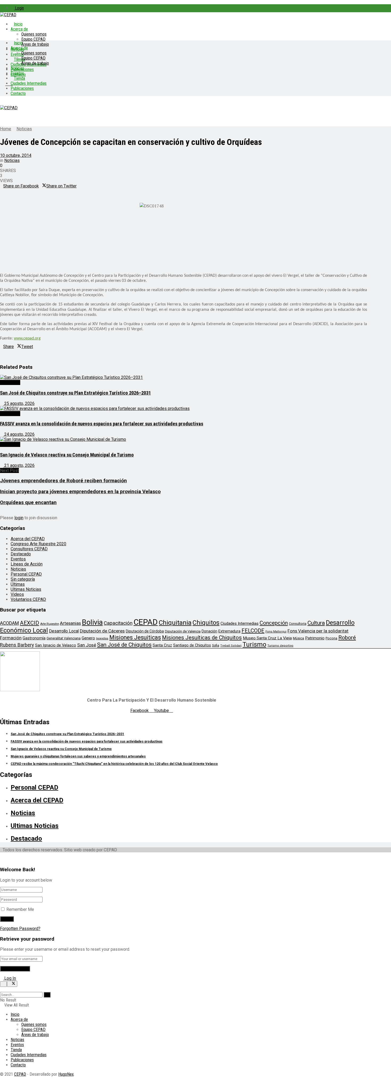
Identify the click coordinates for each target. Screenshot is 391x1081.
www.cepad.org (27, 338)
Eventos (17, 73)
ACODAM (9, 623)
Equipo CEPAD (33, 39)
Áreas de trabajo (35, 44)
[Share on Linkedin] (1, 191)
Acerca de (19, 29)
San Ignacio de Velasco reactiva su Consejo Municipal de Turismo (67, 455)
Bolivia (92, 622)
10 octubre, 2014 (15, 155)
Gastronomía (34, 638)
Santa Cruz (162, 645)
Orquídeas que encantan (28, 502)
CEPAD (146, 622)
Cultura (316, 623)
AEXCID (29, 623)
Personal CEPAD (26, 574)
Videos (17, 594)
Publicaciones (22, 88)
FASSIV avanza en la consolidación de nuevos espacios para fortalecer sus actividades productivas (101, 424)
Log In (9, 978)
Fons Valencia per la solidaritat (318, 631)
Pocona (331, 638)
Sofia (215, 645)
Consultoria (297, 624)
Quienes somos (34, 34)
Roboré (347, 637)
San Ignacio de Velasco (55, 645)
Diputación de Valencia (183, 631)
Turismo (254, 644)
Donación (209, 631)
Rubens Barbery (17, 645)
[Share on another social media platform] (1, 196)
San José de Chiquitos (124, 645)
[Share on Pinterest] (4, 191)
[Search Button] (1, 989)
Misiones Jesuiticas (135, 637)
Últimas (18, 584)
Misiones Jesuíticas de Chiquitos (202, 637)
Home (5, 128)
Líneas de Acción (27, 564)
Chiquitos (206, 622)
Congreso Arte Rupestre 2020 (38, 543)
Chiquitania (175, 622)
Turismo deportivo (280, 645)
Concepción (274, 623)
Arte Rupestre (49, 624)
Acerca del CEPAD (28, 538)
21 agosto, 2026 (19, 465)
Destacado (10, 382)
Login (19, 8)
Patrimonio (315, 638)
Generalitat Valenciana (64, 638)
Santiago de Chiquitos (192, 645)
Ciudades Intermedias (29, 83)
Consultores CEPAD (29, 548)
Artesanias (70, 623)
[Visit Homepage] (8, 14)
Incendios (102, 638)
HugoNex (66, 1074)
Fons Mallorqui (275, 631)
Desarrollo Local (64, 631)
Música (298, 638)
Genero (88, 638)
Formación (11, 637)
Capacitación (118, 623)
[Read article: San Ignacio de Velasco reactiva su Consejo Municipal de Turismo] (183, 439)
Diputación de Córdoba (145, 631)
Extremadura (229, 631)
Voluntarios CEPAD (28, 599)
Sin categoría (23, 579)
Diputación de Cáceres (102, 631)
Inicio (18, 24)
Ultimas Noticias (26, 589)
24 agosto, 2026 (19, 434)
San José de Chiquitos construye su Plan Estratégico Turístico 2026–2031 (75, 393)
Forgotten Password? (20, 928)
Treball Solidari (231, 645)
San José (86, 645)
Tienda (19, 78)
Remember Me (20, 909)
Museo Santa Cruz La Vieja (267, 638)
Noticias (17, 68)
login (18, 517)
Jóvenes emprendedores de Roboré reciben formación (63, 481)
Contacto (18, 93)
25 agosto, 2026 (19, 403)
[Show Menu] (1, 102)
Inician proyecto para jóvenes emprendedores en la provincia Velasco (80, 492)
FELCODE (253, 630)
